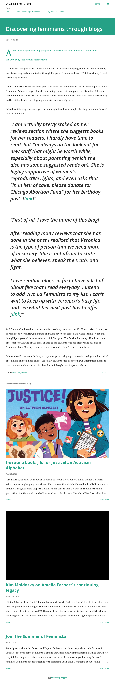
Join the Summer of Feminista (36, 636)
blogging (16, 373)
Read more (104, 500)
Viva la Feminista (19, 4)
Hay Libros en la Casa (55, 12)
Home (8, 12)
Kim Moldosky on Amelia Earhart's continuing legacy (52, 587)
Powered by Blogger (59, 678)
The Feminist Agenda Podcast (28, 12)
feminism (25, 373)
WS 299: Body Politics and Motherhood (26, 59)
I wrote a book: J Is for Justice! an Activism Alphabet (48, 465)
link (28, 198)
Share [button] (104, 373)
